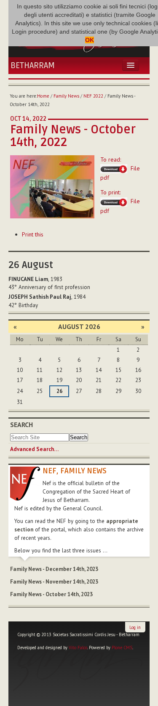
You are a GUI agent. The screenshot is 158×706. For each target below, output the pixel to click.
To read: (120, 169)
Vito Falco (78, 647)
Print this (32, 234)
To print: (120, 201)
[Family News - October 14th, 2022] (52, 186)
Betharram (33, 66)
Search (21, 424)
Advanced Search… (34, 449)
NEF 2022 (93, 96)
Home (43, 96)
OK (89, 40)
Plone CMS (122, 647)
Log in (135, 627)
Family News (66, 96)
